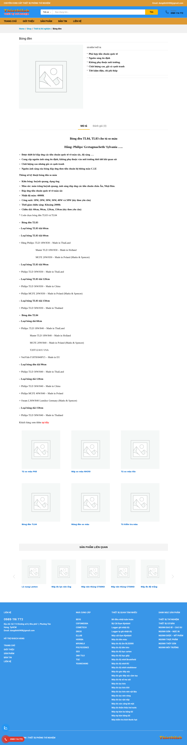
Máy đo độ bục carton (122, 651)
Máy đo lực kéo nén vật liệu (124, 691)
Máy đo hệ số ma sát (121, 679)
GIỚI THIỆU (28, 21)
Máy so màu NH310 (80, 471)
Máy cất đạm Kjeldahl (121, 635)
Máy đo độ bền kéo (120, 647)
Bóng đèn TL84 (29, 524)
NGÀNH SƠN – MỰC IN (169, 631)
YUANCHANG (82, 663)
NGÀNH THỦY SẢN (167, 643)
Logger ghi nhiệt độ (120, 627)
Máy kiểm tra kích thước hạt (124, 719)
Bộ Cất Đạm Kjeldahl (121, 623)
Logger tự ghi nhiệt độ (122, 631)
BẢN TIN (62, 21)
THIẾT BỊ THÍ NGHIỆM (169, 619)
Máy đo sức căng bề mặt (123, 703)
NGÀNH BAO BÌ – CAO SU (170, 627)
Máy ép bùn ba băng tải (122, 711)
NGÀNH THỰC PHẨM (168, 639)
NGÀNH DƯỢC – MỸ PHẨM (171, 635)
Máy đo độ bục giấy (121, 655)
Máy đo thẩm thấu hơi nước (124, 707)
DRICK (79, 631)
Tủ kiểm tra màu (129, 524)
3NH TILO (80, 655)
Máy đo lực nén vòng (121, 696)
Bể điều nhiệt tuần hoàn (122, 619)
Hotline (173, 11)
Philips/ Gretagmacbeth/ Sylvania (95, 147)
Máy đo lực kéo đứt (120, 687)
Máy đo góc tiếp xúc (121, 671)
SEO (78, 651)
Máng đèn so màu (80, 524)
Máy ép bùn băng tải (121, 715)
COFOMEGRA (82, 623)
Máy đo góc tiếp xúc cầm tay (125, 675)
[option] (34, 576)
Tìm (151, 12)
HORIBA (79, 639)
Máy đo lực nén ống (61, 587)
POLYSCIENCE (82, 647)
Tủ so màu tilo (128, 471)
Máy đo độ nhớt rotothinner (124, 667)
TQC (78, 659)
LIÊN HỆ (77, 21)
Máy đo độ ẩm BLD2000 (123, 643)
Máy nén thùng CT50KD (93, 587)
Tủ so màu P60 (29, 471)
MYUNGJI (80, 643)
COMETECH (81, 627)
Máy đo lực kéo (119, 683)
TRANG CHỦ (10, 21)
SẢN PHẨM (46, 21)
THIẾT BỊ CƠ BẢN (167, 623)
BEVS (78, 619)
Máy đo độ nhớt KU (120, 663)
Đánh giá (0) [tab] (99, 126)
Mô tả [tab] (84, 126)
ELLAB (79, 635)
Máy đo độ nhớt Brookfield (124, 659)
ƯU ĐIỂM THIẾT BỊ (94, 47)
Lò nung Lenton (30, 587)
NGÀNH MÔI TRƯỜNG (169, 647)
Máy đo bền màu (119, 639)
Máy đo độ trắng (149, 587)
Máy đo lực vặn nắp (121, 699)
